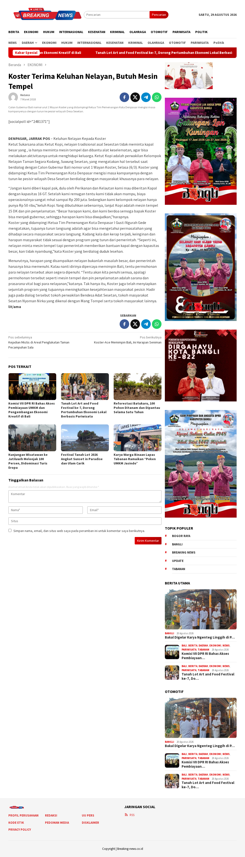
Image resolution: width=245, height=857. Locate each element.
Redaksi (51, 815)
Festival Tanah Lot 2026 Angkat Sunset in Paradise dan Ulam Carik (82, 458)
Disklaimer (90, 823)
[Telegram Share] (146, 97)
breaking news (183, 552)
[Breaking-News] (46, 14)
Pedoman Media (57, 823)
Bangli (177, 544)
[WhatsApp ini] (156, 97)
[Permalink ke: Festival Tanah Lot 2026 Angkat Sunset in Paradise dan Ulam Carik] (85, 438)
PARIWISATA (189, 649)
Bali (184, 645)
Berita (192, 645)
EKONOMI (215, 645)
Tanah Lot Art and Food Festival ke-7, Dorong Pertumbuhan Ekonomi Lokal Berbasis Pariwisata (138, 53)
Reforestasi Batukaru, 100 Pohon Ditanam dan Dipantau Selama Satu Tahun (137, 407)
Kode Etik (16, 823)
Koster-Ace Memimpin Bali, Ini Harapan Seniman (127, 339)
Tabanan (178, 569)
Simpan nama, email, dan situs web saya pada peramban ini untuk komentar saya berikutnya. (79, 531)
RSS (132, 815)
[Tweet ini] (135, 97)
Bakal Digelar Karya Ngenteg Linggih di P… (200, 637)
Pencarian (159, 14)
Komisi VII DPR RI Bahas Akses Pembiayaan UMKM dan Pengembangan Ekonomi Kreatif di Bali (31, 409)
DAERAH (203, 645)
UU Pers (88, 815)
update (178, 561)
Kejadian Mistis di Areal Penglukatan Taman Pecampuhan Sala (38, 342)
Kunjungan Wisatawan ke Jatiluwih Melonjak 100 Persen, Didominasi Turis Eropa (28, 461)
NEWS (226, 645)
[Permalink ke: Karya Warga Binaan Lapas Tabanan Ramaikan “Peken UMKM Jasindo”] (137, 438)
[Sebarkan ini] (124, 97)
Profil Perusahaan (23, 815)
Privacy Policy (19, 830)
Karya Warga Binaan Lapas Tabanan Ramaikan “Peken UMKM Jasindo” (135, 458)
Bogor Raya (181, 536)
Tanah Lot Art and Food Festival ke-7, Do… (208, 676)
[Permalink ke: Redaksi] (13, 97)
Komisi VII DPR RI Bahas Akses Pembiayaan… (205, 655)
